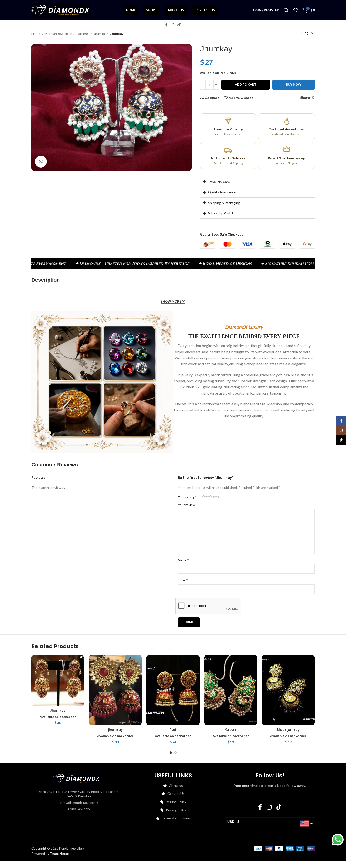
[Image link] (76, 778)
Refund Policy (176, 802)
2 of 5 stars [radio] (207, 496)
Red (173, 729)
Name (183, 560)
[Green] (230, 690)
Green (230, 729)
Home (35, 34)
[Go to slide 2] (175, 752)
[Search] (286, 10)
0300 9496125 (79, 809)
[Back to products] (306, 34)
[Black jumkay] (288, 690)
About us (176, 785)
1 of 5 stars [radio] (203, 496)
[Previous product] (300, 34)
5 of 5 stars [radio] (217, 496)
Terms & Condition (176, 818)
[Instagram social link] (172, 24)
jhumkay (115, 729)
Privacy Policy (176, 810)
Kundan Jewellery (58, 34)
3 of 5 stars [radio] (210, 496)
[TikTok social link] (179, 24)
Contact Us (176, 793)
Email (183, 579)
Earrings (83, 34)
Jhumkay (58, 710)
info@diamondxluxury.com (79, 802)
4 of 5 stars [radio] (214, 496)
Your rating (187, 497)
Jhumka (99, 34)
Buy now (293, 84)
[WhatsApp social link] (313, 97)
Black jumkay (288, 729)
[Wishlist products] (295, 10)
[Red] (172, 690)
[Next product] (312, 34)
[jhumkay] (115, 690)
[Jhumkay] (57, 680)
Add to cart (245, 84)
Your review (188, 504)
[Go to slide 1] (171, 752)
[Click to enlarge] (41, 162)
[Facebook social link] (166, 24)
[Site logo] (60, 10)
